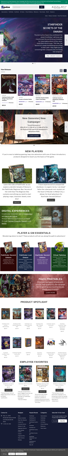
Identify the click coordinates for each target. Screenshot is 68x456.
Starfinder (16, 11)
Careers (20, 433)
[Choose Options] (21, 84)
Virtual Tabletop (29, 11)
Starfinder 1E (32, 427)
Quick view (7, 85)
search (41, 7)
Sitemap (20, 439)
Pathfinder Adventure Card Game (33, 438)
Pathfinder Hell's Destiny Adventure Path (17, 325)
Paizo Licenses (21, 437)
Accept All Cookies (21, 454)
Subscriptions (4, 11)
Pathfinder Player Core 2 (8, 260)
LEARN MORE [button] (50, 292)
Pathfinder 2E (32, 420)
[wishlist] (12, 85)
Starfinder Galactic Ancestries (25, 383)
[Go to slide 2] (66, 40)
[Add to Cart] (5, 85)
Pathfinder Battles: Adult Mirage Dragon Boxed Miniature (8, 98)
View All (31, 444)
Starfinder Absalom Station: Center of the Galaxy (42, 98)
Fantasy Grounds (14, 221)
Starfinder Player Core (42, 260)
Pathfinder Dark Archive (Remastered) (5, 325)
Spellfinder (28, 352)
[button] (53, 55)
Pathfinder (11, 11)
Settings (5, 454)
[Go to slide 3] (1, 40)
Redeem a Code (21, 426)
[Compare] (10, 85)
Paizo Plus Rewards (62, 15)
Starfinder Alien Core (42, 263)
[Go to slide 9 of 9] (61, 70)
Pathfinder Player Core (8, 259)
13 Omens (22, 11)
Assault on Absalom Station (25, 99)
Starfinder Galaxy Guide (42, 259)
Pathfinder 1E (32, 418)
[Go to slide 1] (32, 63)
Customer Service (22, 424)
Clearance (52, 11)
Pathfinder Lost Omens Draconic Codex (28, 325)
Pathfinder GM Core (8, 262)
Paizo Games (42, 11)
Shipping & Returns (22, 428)
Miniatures (36, 11)
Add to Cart (17, 202)
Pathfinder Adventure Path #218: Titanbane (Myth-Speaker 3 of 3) (42, 385)
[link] (7, 103)
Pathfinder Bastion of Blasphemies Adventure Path (58, 99)
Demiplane (28, 214)
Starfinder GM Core (42, 262)
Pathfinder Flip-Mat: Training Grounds (39, 325)
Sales (46, 15)
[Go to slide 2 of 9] (65, 70)
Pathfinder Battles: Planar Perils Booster (51, 354)
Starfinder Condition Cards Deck (5, 354)
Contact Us (20, 422)
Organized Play (21, 435)
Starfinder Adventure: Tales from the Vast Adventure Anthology (62, 326)
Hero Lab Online (11, 216)
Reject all (11, 454)
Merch (47, 11)
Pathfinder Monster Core (8, 263)
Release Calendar (53, 15)
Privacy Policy (20, 451)
